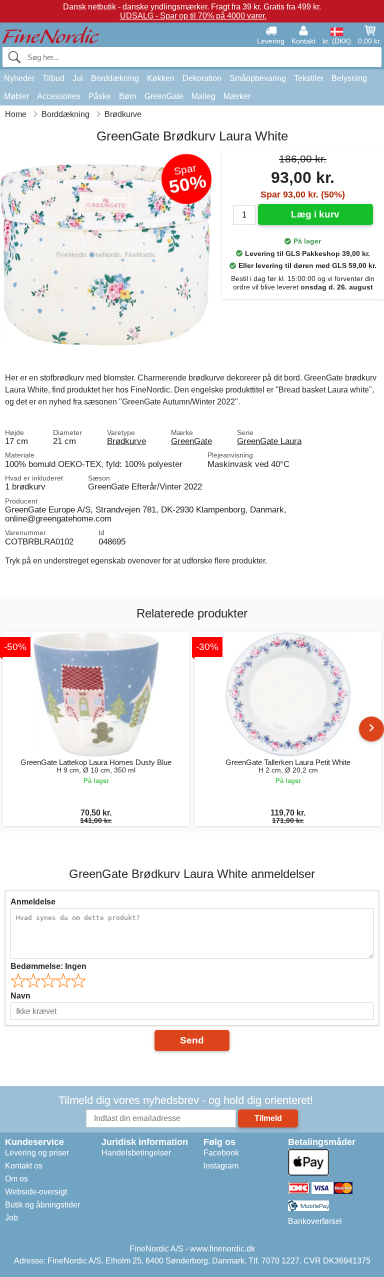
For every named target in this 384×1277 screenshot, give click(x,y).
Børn (127, 96)
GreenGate (164, 96)
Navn (20, 996)
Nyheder (19, 78)
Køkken (160, 78)
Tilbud (53, 78)
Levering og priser (37, 1152)
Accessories (58, 96)
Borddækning (115, 78)
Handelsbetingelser (136, 1152)
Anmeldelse (33, 902)
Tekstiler (309, 78)
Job (11, 1218)
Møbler (16, 96)
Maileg (204, 96)
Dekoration (202, 78)
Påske (99, 96)
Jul (77, 78)
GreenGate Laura (269, 441)
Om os (16, 1178)
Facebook (221, 1152)
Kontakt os (23, 1166)
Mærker (237, 96)
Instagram (221, 1166)
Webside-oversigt (36, 1192)
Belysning (349, 78)
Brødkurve (126, 441)
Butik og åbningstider (42, 1204)
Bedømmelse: (48, 966)
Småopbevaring (258, 78)
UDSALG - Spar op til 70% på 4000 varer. (193, 16)
